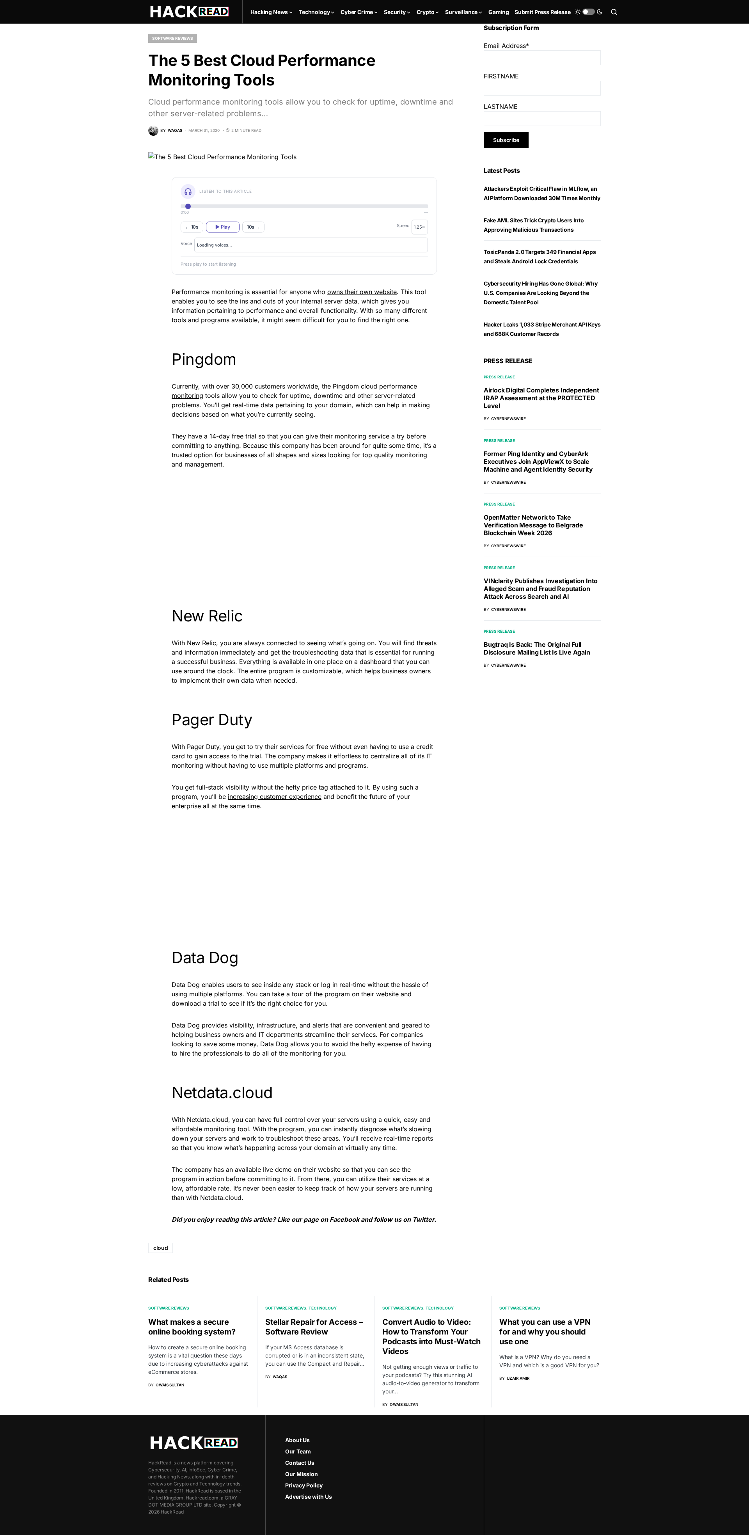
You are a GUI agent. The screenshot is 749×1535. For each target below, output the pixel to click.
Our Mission (301, 1474)
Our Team (298, 1451)
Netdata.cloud (207, 1119)
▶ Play (222, 227)
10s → (253, 227)
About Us (297, 1440)
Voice (186, 243)
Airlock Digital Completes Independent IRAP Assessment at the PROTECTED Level (541, 398)
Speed (403, 225)
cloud (160, 1247)
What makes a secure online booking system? (192, 1326)
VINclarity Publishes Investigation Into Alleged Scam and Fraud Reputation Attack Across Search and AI (541, 588)
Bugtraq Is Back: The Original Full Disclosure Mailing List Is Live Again (537, 648)
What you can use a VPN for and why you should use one (545, 1331)
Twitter (423, 1219)
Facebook (344, 1219)
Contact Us (299, 1462)
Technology (323, 1308)
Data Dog (186, 984)
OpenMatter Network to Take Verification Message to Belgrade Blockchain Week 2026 (533, 525)
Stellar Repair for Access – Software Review (313, 1326)
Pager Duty (203, 747)
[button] (589, 11)
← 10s (192, 227)
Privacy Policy (304, 1485)
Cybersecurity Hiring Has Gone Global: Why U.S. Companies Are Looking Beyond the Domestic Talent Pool (541, 292)
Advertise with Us (308, 1496)
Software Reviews (172, 38)
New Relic (201, 643)
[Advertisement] (304, 530)
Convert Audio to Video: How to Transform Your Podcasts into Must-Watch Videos (431, 1336)
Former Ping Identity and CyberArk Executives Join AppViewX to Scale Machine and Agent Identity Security (538, 461)
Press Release (499, 376)
